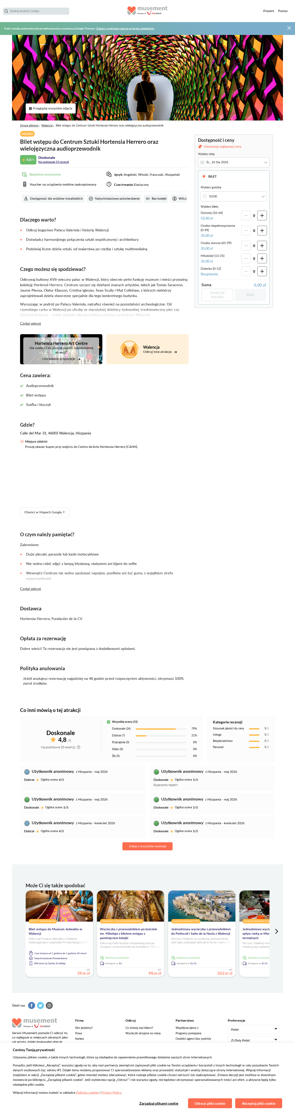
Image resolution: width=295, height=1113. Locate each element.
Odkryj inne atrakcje (157, 351)
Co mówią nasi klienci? (139, 1028)
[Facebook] (31, 1005)
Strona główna (29, 125)
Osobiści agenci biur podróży (193, 1038)
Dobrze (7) (118, 735)
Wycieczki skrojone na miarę (143, 1033)
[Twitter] (40, 1005)
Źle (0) (116, 756)
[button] (234, 176)
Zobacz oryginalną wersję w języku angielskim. (125, 28)
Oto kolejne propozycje (59, 358)
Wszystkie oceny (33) (125, 722)
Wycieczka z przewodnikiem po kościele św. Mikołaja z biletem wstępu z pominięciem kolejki (128, 934)
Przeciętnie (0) (120, 742)
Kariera (79, 1038)
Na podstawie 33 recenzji (53, 162)
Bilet (212, 176)
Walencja (47, 125)
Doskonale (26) (121, 728)
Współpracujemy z (187, 1028)
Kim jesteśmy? (84, 1028)
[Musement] (147, 11)
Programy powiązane (188, 1033)
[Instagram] (49, 1005)
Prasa (78, 1033)
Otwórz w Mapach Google (43, 512)
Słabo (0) (117, 749)
